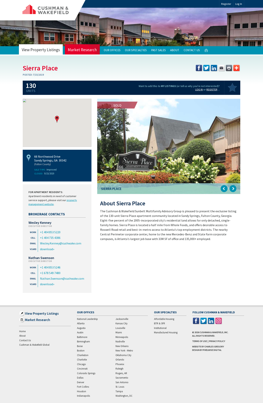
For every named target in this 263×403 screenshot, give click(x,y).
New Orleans (122, 346)
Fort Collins (83, 386)
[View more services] (236, 68)
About (174, 50)
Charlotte (82, 359)
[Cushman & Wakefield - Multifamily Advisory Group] (52, 10)
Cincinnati (82, 368)
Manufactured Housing (166, 332)
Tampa (119, 391)
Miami (119, 332)
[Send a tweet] (206, 68)
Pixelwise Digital (212, 350)
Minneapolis (122, 337)
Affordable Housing (164, 319)
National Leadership (87, 319)
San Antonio (122, 382)
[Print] (229, 68)
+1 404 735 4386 (50, 238)
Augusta (81, 328)
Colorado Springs (86, 373)
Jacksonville (122, 319)
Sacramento (122, 377)
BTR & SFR (159, 323)
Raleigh (119, 368)
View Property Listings (41, 49)
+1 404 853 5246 (50, 267)
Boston (81, 350)
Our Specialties (136, 50)
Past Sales (158, 50)
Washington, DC (124, 395)
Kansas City (121, 323)
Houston (81, 391)
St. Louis (120, 386)
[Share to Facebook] (199, 68)
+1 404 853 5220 (50, 232)
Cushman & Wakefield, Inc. (213, 332)
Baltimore (82, 337)
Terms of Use (199, 341)
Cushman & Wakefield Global (34, 344)
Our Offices (112, 50)
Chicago (81, 364)
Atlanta (81, 323)
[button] (57, 119)
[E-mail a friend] (221, 68)
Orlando (120, 359)
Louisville (120, 328)
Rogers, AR (121, 373)
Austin (80, 332)
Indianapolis (83, 395)
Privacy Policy (217, 341)
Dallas (80, 377)
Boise (80, 346)
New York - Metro (124, 350)
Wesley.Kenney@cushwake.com (60, 243)
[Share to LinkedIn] (214, 68)
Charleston (82, 355)
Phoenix (120, 364)
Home (206, 50)
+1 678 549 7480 (50, 273)
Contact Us (192, 50)
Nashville (120, 341)
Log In (199, 89)
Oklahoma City (123, 355)
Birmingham (83, 341)
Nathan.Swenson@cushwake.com (62, 278)
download (46, 249)
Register (226, 4)
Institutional (160, 328)
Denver (80, 382)
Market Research (82, 49)
